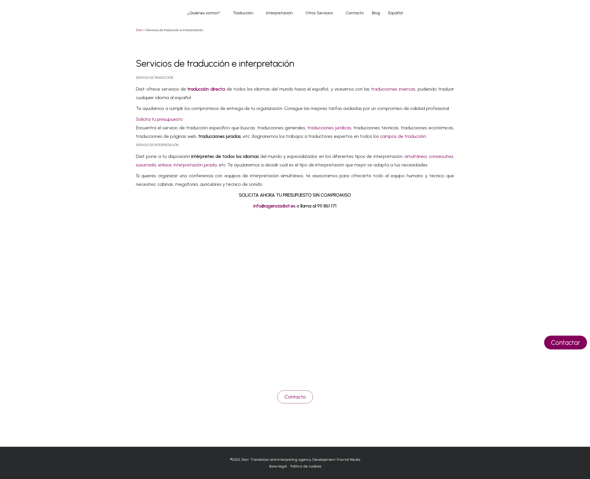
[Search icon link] (452, 12)
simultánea (415, 156)
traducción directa (206, 89)
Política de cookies (305, 466)
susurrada (146, 165)
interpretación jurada (195, 165)
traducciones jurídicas (329, 127)
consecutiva (441, 156)
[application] (222, 13)
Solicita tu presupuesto (159, 119)
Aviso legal (278, 466)
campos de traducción (403, 136)
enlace (165, 165)
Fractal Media (348, 459)
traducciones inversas (393, 89)
